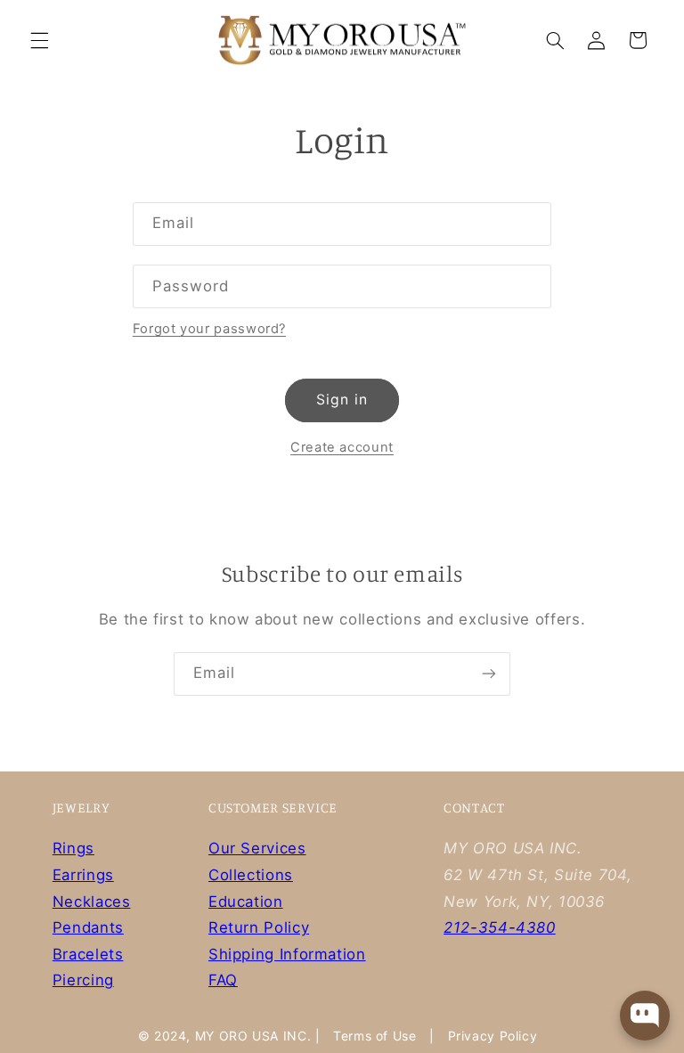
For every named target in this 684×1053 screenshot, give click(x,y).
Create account (342, 447)
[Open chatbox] (645, 1016)
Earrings (83, 875)
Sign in (341, 399)
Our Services (257, 848)
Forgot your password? (209, 329)
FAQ (223, 980)
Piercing (83, 980)
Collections (250, 875)
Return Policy (258, 927)
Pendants (88, 927)
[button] (39, 40)
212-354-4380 (500, 927)
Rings (73, 848)
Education (245, 901)
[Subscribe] (488, 674)
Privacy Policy (493, 1035)
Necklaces (92, 901)
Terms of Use (375, 1035)
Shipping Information (287, 954)
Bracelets (88, 954)
